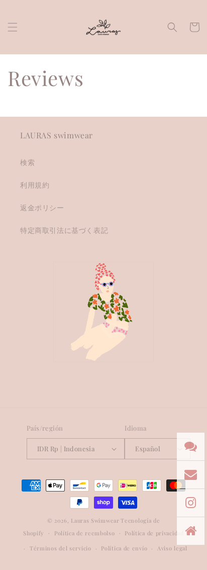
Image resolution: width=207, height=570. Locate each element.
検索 (27, 162)
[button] (13, 27)
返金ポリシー (42, 207)
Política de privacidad (154, 533)
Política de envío (124, 548)
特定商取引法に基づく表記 (64, 230)
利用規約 (34, 185)
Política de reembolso (84, 533)
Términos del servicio (60, 548)
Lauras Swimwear (95, 520)
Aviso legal (172, 548)
